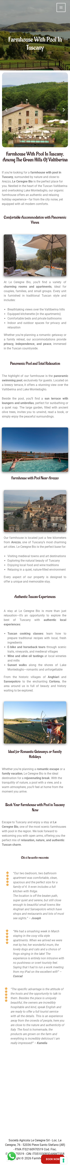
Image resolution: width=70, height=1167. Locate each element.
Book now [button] (53, 1159)
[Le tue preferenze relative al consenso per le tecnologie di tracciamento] (63, 1160)
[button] (6, 110)
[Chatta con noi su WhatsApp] (12, 1156)
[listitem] (35, 1147)
